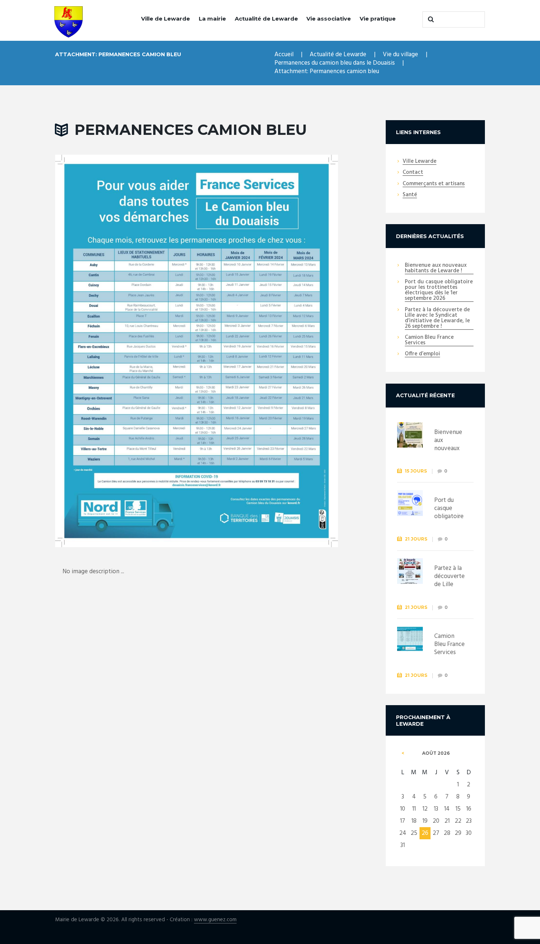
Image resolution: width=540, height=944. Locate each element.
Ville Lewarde (419, 162)
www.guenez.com (215, 920)
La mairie (212, 18)
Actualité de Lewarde (266, 18)
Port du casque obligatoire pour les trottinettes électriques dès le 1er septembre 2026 (439, 290)
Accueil (284, 54)
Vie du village (400, 54)
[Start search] (430, 19)
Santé (410, 195)
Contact (413, 173)
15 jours (416, 471)
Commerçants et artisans (434, 184)
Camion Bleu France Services (429, 340)
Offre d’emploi (422, 354)
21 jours (416, 539)
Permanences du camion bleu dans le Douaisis (334, 63)
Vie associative (328, 18)
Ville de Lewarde (165, 18)
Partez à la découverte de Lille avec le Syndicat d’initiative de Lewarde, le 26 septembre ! (437, 318)
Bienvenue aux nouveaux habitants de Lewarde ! (436, 268)
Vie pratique (378, 18)
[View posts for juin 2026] (402, 753)
